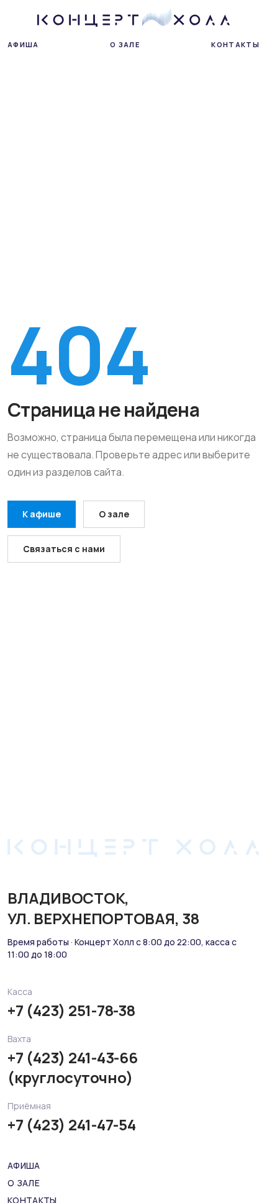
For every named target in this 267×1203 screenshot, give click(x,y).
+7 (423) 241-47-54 (71, 1125)
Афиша (23, 44)
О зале (125, 44)
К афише (41, 514)
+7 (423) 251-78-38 (71, 1010)
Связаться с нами (64, 549)
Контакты (235, 44)
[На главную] (133, 17)
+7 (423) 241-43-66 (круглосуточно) (72, 1067)
